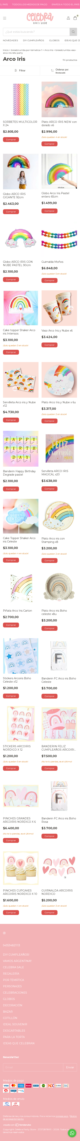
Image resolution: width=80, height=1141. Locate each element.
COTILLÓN (10, 1018)
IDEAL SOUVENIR (15, 1024)
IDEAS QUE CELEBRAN (19, 1043)
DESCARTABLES (14, 1030)
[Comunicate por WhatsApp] (72, 1133)
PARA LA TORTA (14, 1037)
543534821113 (11, 945)
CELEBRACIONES (15, 992)
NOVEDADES (10, 40)
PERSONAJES (12, 986)
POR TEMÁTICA (13, 980)
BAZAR (8, 1011)
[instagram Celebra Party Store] (4, 933)
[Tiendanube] (17, 1125)
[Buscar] (73, 32)
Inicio (6, 50)
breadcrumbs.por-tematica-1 (26, 50)
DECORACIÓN (12, 1005)
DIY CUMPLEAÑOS (33, 40)
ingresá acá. (62, 1116)
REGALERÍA (11, 973)
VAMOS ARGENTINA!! (17, 961)
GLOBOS (54, 40)
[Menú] (4, 18)
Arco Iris (48, 50)
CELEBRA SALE (13, 967)
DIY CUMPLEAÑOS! (16, 954)
